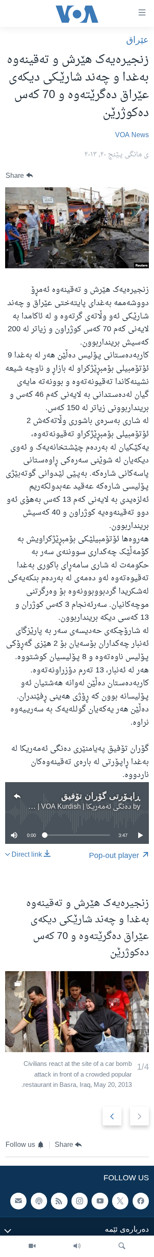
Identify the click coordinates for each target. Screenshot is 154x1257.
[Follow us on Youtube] (100, 1201)
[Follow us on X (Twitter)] (120, 1201)
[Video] (32, 1246)
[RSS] (59, 1201)
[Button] (19, 175)
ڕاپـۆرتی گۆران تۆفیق (100, 796)
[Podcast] (39, 1201)
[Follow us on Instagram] (79, 1201)
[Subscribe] (18, 1201)
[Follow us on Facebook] (141, 1201)
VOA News (132, 135)
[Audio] (77, 1246)
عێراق (137, 40)
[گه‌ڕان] (122, 1246)
